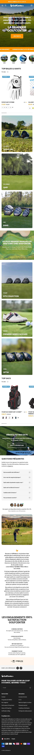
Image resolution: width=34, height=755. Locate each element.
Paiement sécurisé (23, 705)
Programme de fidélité (7, 699)
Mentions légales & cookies (25, 702)
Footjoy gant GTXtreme (8, 102)
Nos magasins (5, 702)
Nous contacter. (17, 632)
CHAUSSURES (23, 63)
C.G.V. (20, 699)
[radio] (2, 107)
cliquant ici (10, 466)
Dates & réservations (17, 445)
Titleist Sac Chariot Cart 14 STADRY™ (12, 412)
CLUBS (4, 63)
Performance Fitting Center (8, 705)
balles (16, 724)
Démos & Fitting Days (7, 708)
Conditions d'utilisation (24, 708)
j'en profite (17, 36)
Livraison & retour (23, 697)
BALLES (13, 63)
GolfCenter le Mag (6, 711)
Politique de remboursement (25, 711)
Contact (3, 697)
